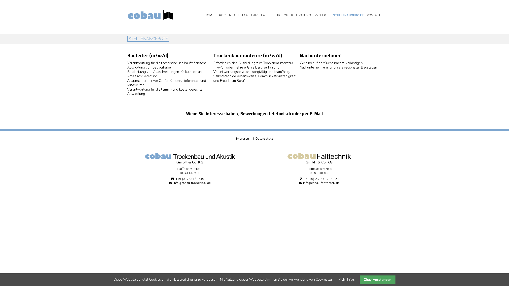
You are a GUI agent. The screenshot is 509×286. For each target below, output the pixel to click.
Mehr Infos (346, 279)
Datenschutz (264, 139)
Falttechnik (270, 15)
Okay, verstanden (377, 279)
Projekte (322, 15)
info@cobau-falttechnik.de (321, 183)
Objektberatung (297, 15)
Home (209, 15)
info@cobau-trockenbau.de (192, 183)
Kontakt (373, 15)
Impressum (243, 139)
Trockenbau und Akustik (237, 15)
